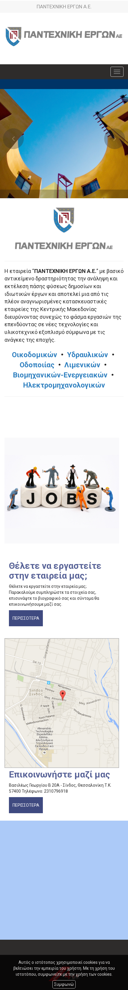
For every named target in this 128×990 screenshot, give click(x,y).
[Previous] (13, 138)
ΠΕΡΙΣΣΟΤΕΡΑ (26, 618)
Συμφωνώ (64, 984)
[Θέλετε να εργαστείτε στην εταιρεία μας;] (64, 494)
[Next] (114, 138)
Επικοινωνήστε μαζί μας (59, 774)
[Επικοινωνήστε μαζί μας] (64, 703)
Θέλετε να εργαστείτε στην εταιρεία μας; (55, 570)
